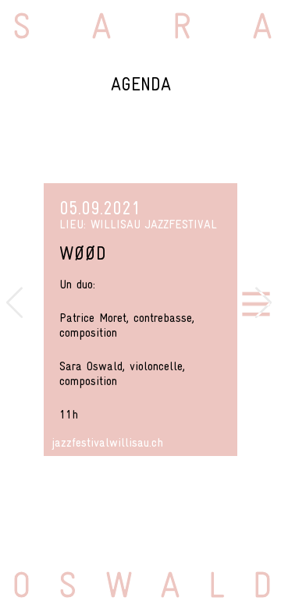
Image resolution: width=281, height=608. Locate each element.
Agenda (141, 83)
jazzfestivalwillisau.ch (107, 442)
